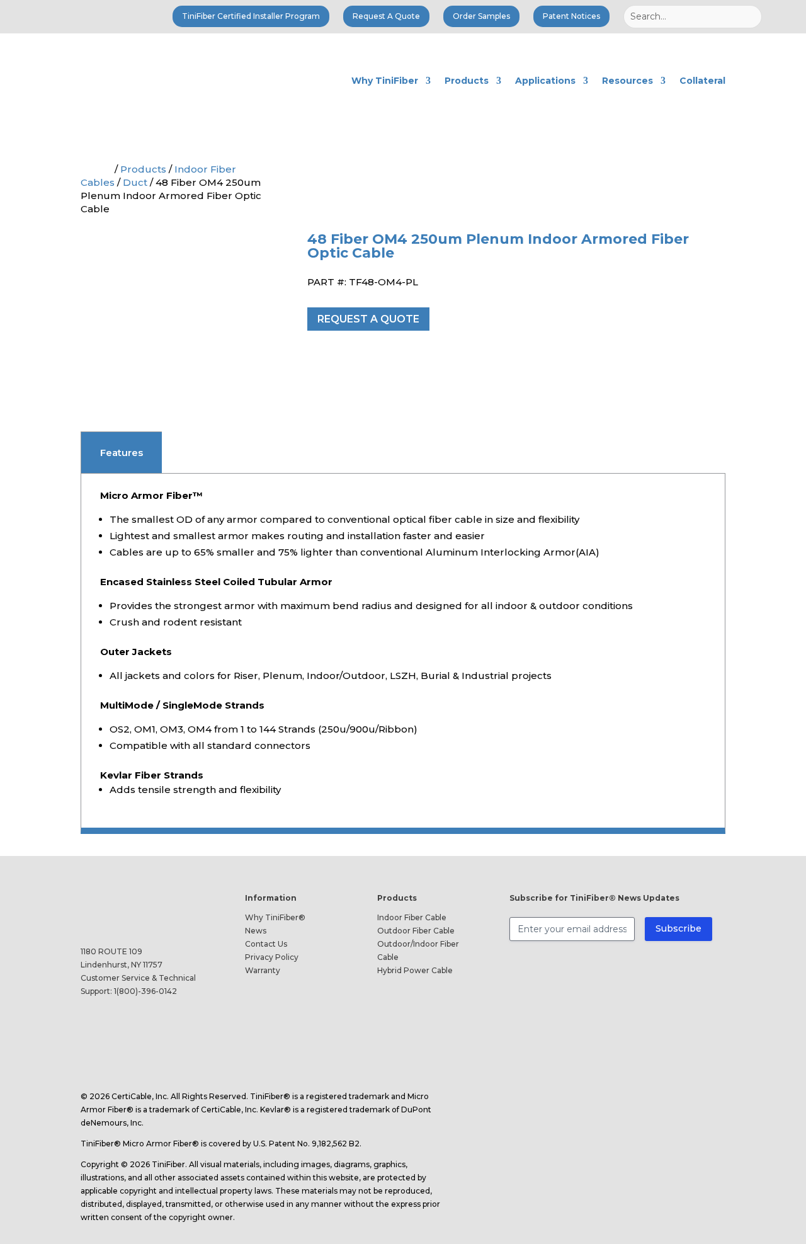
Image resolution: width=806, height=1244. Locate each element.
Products (467, 80)
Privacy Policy (271, 957)
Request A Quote (386, 16)
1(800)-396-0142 (145, 991)
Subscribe (678, 928)
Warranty (262, 970)
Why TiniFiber (384, 80)
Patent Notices (571, 16)
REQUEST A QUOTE (368, 319)
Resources (627, 80)
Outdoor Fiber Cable (416, 930)
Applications (545, 80)
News (255, 930)
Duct (135, 182)
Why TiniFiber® (275, 917)
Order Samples (481, 16)
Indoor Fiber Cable (411, 917)
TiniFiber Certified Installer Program (251, 16)
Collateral (702, 80)
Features (121, 453)
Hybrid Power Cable (415, 970)
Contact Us (266, 944)
